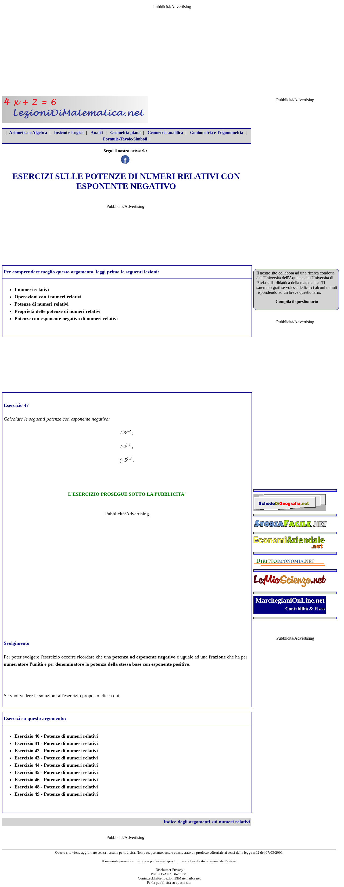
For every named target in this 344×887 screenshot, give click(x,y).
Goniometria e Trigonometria (216, 132)
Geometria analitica (165, 132)
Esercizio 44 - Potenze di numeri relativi (56, 765)
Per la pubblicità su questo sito (169, 883)
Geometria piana (125, 132)
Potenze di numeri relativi (42, 304)
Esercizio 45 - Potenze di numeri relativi (56, 772)
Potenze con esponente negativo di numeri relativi (66, 318)
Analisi (97, 132)
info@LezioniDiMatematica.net (177, 878)
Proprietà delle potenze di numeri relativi (58, 311)
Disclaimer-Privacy (169, 870)
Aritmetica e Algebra (28, 132)
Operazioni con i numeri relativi (48, 296)
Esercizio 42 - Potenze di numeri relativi (56, 750)
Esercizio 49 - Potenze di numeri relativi (56, 794)
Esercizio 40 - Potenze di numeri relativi (56, 736)
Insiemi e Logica (69, 132)
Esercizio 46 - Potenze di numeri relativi (56, 779)
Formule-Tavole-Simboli (125, 139)
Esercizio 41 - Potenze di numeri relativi (56, 743)
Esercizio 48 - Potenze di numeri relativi (56, 787)
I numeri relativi (32, 289)
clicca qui (110, 695)
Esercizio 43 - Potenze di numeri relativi (56, 758)
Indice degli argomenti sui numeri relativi (206, 821)
